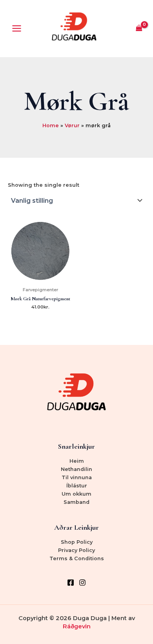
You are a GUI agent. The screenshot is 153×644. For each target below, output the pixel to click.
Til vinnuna (77, 477)
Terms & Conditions (76, 558)
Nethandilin (76, 469)
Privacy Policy (76, 550)
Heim (76, 461)
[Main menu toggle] (17, 28)
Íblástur (76, 486)
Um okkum (76, 494)
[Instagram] (82, 582)
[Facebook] (70, 582)
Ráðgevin (77, 626)
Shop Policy (77, 542)
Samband (76, 502)
